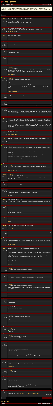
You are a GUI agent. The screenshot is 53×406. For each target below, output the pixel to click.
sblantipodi (4, 18)
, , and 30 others (12, 31)
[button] (9, 4)
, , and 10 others (12, 134)
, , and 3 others (12, 170)
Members (12, 4)
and (10, 74)
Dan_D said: (10, 118)
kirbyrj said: (10, 146)
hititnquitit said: (10, 174)
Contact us (39, 403)
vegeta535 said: (10, 217)
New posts (7, 4)
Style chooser (3, 403)
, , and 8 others (12, 91)
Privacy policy (47, 403)
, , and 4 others (11, 161)
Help (49, 403)
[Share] (50, 27)
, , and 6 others (12, 63)
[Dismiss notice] (51, 7)
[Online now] (1, 77)
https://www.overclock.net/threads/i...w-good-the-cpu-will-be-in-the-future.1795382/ (28, 393)
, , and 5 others (11, 127)
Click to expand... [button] (30, 84)
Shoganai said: (10, 268)
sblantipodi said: (10, 67)
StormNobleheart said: (11, 239)
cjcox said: (10, 165)
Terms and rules (43, 403)
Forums (3, 4)
